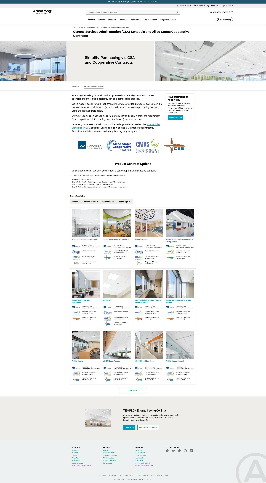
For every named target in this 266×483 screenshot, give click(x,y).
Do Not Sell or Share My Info (158, 475)
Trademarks (102, 475)
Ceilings (105, 450)
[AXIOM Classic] (86, 345)
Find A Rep (138, 450)
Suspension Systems (110, 455)
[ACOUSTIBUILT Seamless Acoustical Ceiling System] (180, 223)
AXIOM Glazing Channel (175, 361)
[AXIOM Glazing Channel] (180, 345)
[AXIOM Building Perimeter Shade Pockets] (180, 284)
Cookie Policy (129, 475)
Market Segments (77, 463)
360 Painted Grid (141, 239)
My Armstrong (225, 19)
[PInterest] (179, 450)
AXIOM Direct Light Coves (144, 361)
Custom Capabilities (109, 460)
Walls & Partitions (109, 453)
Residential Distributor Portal (144, 466)
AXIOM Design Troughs (111, 361)
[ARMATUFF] (117, 284)
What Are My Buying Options (81, 466)
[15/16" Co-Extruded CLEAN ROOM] (117, 223)
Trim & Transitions (108, 458)
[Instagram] (185, 450)
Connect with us (175, 117)
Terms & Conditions (115, 475)
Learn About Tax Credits (148, 427)
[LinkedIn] (191, 450)
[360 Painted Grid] (149, 223)
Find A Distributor (140, 453)
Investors (75, 453)
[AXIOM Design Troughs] (117, 345)
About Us (75, 450)
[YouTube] (173, 450)
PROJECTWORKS (140, 455)
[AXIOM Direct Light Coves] (149, 345)
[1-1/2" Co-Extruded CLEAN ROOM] (86, 223)
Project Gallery (139, 460)
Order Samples (139, 458)
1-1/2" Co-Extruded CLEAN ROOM (84, 239)
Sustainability (76, 460)
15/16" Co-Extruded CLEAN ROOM (116, 239)
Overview (75, 86)
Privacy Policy (141, 475)
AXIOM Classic (77, 361)
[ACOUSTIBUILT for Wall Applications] (86, 284)
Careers (74, 455)
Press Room (76, 458)
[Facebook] (167, 450)
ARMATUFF (107, 300)
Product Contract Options (93, 86)
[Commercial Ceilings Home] (42, 12)
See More (133, 390)
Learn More (129, 427)
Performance (107, 463)
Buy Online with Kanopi (142, 463)
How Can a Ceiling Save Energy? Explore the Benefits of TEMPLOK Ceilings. (133, 2)
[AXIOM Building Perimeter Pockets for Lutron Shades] (149, 284)
